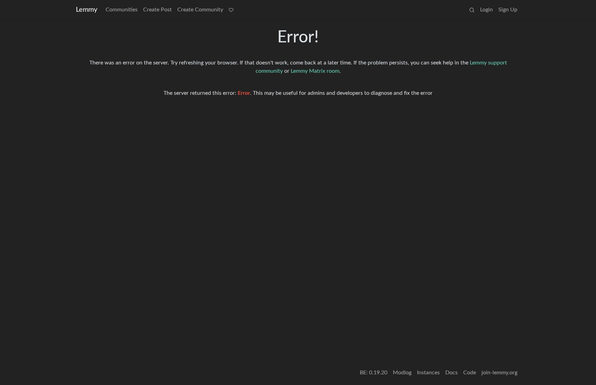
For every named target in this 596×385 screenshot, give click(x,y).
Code (469, 372)
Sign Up (507, 9)
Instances (428, 372)
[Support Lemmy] (231, 10)
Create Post (157, 9)
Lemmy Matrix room (315, 71)
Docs (451, 372)
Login (486, 9)
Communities (122, 9)
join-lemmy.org (499, 372)
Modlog (402, 372)
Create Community (200, 9)
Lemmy (86, 9)
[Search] (471, 10)
